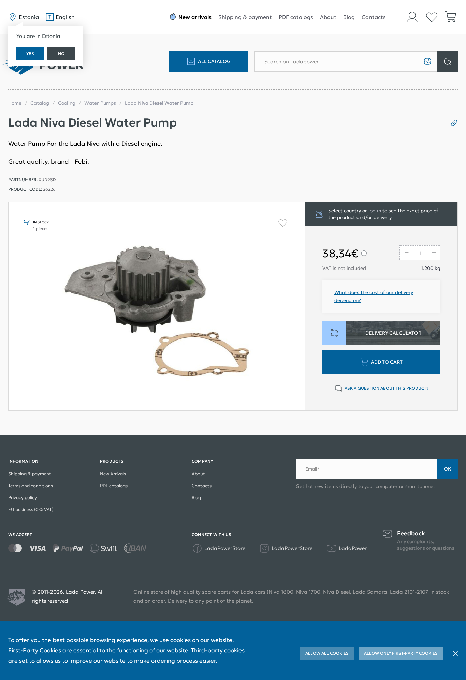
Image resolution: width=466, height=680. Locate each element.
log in (374, 210)
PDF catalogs (296, 17)
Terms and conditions (30, 486)
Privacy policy (22, 498)
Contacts (374, 17)
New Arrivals (113, 474)
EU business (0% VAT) (30, 509)
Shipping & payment (245, 17)
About (328, 17)
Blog (349, 17)
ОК (447, 469)
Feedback (411, 533)
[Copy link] (451, 123)
